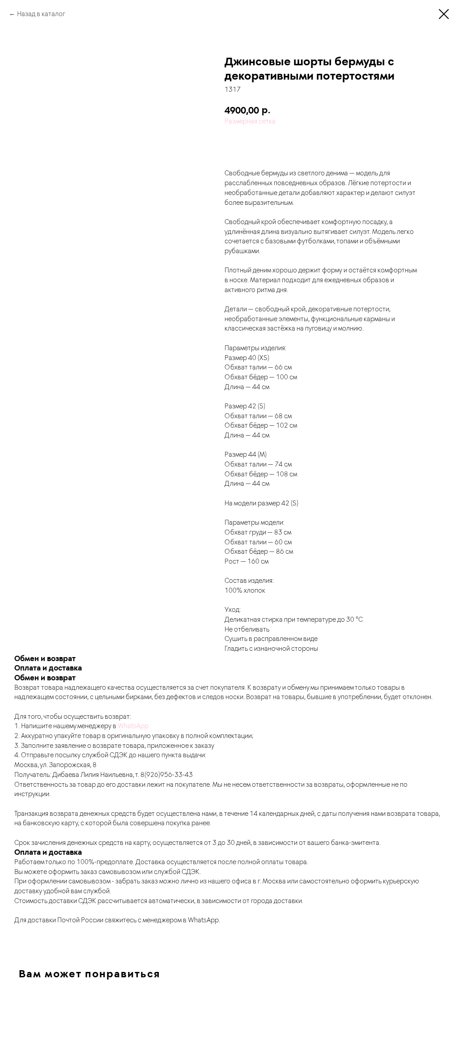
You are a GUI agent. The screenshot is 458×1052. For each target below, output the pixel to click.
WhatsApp (133, 725)
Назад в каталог (41, 13)
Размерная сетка (250, 120)
